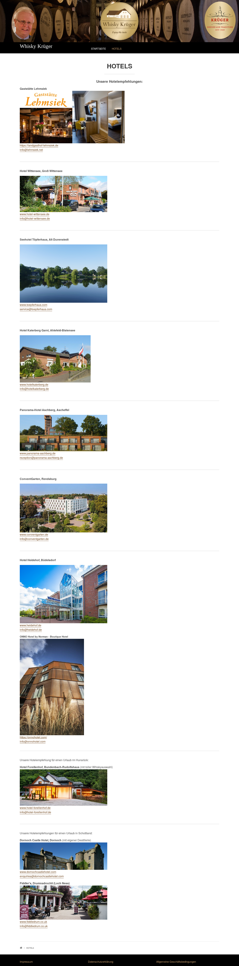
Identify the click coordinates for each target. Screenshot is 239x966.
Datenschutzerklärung (100, 961)
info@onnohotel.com (32, 741)
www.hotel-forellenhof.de (35, 808)
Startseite (98, 48)
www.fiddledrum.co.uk (33, 922)
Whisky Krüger (36, 46)
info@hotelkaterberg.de (34, 389)
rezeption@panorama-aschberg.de (41, 458)
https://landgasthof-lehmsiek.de (39, 145)
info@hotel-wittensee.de (35, 218)
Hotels (116, 48)
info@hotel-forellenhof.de (35, 812)
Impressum (26, 961)
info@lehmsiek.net (31, 150)
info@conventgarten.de (34, 539)
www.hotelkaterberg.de (34, 384)
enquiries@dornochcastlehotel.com (42, 876)
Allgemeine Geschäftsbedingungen (176, 961)
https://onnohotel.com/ (33, 737)
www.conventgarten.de (34, 534)
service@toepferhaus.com (36, 309)
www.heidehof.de (30, 625)
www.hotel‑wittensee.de (34, 214)
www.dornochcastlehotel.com (38, 872)
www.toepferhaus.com (33, 305)
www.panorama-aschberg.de (37, 453)
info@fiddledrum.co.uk (34, 926)
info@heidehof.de (31, 630)
